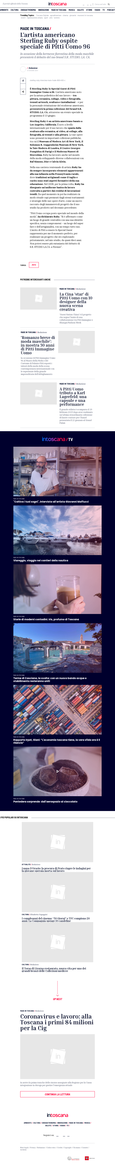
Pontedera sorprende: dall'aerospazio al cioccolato (45, 801)
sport (46, 17)
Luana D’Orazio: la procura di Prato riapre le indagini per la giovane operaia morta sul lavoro (56, 869)
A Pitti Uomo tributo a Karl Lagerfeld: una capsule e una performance (73, 397)
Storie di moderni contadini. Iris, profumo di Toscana (46, 619)
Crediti (59, 1148)
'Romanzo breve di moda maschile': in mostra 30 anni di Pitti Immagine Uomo (38, 345)
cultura (14, 10)
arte (50, 17)
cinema (65, 15)
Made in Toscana (34, 28)
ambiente (4, 10)
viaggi (97, 10)
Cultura (25, 914)
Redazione (33, 68)
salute (80, 10)
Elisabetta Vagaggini (38, 914)
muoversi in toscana (85, 15)
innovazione (43, 10)
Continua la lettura (57, 1094)
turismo (57, 17)
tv (103, 10)
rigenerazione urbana (35, 17)
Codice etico (51, 1148)
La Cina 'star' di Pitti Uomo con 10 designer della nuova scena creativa (76, 302)
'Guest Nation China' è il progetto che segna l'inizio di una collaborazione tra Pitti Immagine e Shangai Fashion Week (76, 318)
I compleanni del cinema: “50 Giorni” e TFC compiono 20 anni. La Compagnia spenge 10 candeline (56, 919)
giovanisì (73, 15)
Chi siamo (76, 1148)
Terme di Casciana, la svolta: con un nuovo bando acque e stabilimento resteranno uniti (49, 679)
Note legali (24, 1148)
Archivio (23, 1150)
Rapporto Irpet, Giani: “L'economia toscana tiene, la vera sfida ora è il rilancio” (56, 741)
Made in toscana (58, 10)
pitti (34, 265)
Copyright (67, 1148)
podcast (111, 10)
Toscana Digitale (42, 15)
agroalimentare (55, 15)
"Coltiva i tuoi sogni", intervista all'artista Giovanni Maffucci (51, 501)
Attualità (26, 864)
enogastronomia (28, 10)
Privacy (33, 1148)
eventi (23, 17)
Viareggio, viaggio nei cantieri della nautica (40, 560)
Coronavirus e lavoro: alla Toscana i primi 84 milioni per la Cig (57, 1022)
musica (72, 10)
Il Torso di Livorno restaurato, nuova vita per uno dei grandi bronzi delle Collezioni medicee (54, 969)
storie (89, 10)
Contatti (85, 1148)
